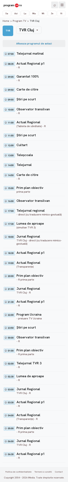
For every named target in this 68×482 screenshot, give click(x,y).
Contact (59, 471)
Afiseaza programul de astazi (34, 43)
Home (6, 21)
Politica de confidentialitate (18, 471)
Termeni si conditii (43, 471)
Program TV (19, 21)
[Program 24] (12, 5)
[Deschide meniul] (62, 5)
